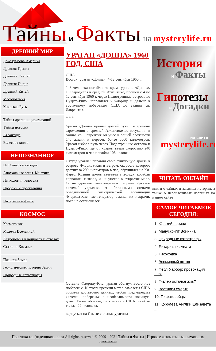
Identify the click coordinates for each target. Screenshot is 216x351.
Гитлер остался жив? (177, 281)
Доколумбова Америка (21, 61)
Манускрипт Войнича (177, 231)
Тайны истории (15, 127)
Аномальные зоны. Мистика (26, 173)
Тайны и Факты (131, 337)
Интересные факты (18, 201)
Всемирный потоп (174, 262)
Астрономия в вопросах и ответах (31, 239)
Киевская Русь (15, 106)
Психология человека (20, 180)
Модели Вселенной (19, 231)
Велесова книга (15, 142)
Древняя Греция (16, 68)
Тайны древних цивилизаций (27, 120)
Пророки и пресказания (22, 188)
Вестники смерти (173, 289)
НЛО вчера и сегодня (20, 165)
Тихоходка (168, 254)
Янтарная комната (175, 246)
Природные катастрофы (22, 275)
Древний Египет (16, 76)
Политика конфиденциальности (38, 337)
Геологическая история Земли (27, 267)
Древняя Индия (15, 84)
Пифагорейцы (173, 297)
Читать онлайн (183, 178)
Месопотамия (14, 99)
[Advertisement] (108, 242)
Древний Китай (16, 91)
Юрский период (172, 224)
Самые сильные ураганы (108, 313)
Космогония (13, 224)
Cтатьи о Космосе (17, 246)
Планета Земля (15, 260)
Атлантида (11, 135)
